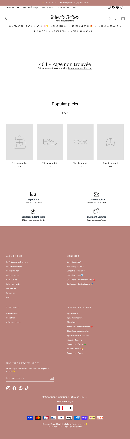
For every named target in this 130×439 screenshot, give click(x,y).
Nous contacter (12, 271)
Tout (65, 113)
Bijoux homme (72, 322)
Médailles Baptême (74, 340)
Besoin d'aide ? (48, 7)
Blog (74, 7)
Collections (59, 26)
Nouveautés (16, 26)
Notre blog (10, 318)
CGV (8, 297)
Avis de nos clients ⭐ (79, 424)
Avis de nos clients (13, 322)
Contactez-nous (63, 7)
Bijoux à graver (108, 26)
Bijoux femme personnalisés (78, 331)
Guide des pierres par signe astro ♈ (81, 279)
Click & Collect (11, 279)
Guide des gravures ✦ (75, 266)
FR (66, 407)
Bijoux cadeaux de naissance (78, 335)
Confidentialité (63, 424)
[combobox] (65, 408)
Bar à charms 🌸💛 (37, 26)
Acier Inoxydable (82, 31)
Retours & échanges (14, 266)
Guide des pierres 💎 (75, 275)
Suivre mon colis (13, 7)
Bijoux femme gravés (75, 318)
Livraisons (10, 293)
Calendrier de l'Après (75, 353)
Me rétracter (11, 288)
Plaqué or (41, 31)
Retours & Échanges (30, 7)
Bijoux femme (72, 313)
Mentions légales (49, 424)
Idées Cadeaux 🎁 (83, 26)
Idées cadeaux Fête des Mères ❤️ (80, 326)
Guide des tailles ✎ (74, 262)
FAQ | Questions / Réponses (17, 262)
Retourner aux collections (80, 68)
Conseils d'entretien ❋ (76, 271)
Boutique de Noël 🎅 (75, 348)
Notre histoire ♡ (13, 313)
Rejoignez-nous (12, 275)
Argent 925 (59, 31)
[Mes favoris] (110, 18)
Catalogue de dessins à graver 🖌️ (80, 284)
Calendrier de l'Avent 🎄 (76, 344)
